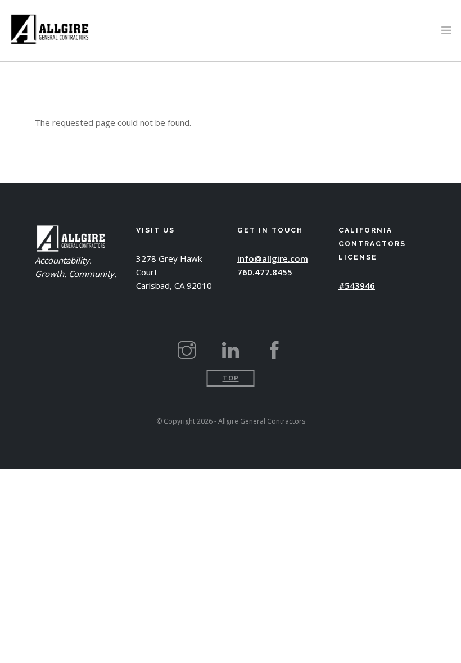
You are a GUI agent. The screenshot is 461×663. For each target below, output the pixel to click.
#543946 (356, 285)
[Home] (50, 28)
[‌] (187, 354)
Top (231, 378)
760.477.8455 (264, 272)
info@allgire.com (272, 258)
